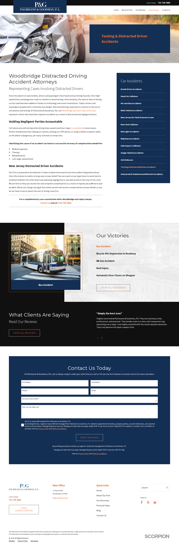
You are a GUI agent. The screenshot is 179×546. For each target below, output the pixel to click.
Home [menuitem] (116, 10)
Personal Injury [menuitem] (153, 10)
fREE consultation (24, 509)
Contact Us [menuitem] (166, 10)
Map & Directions (60, 498)
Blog (98, 510)
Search (145, 487)
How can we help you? (30, 407)
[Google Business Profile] (154, 502)
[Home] (40, 6)
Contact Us (101, 515)
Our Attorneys (102, 500)
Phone (24, 390)
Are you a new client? (30, 399)
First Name (26, 382)
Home (99, 490)
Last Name (96, 382)
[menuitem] (143, 89)
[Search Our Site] (167, 488)
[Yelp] (148, 502)
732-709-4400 (164, 3)
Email (94, 390)
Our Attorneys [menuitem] (140, 10)
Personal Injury (103, 505)
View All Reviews (24, 333)
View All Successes (113, 287)
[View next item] (102, 338)
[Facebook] (141, 502)
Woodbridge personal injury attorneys (79, 110)
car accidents (77, 128)
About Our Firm (103, 495)
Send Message (89, 437)
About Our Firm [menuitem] (127, 10)
